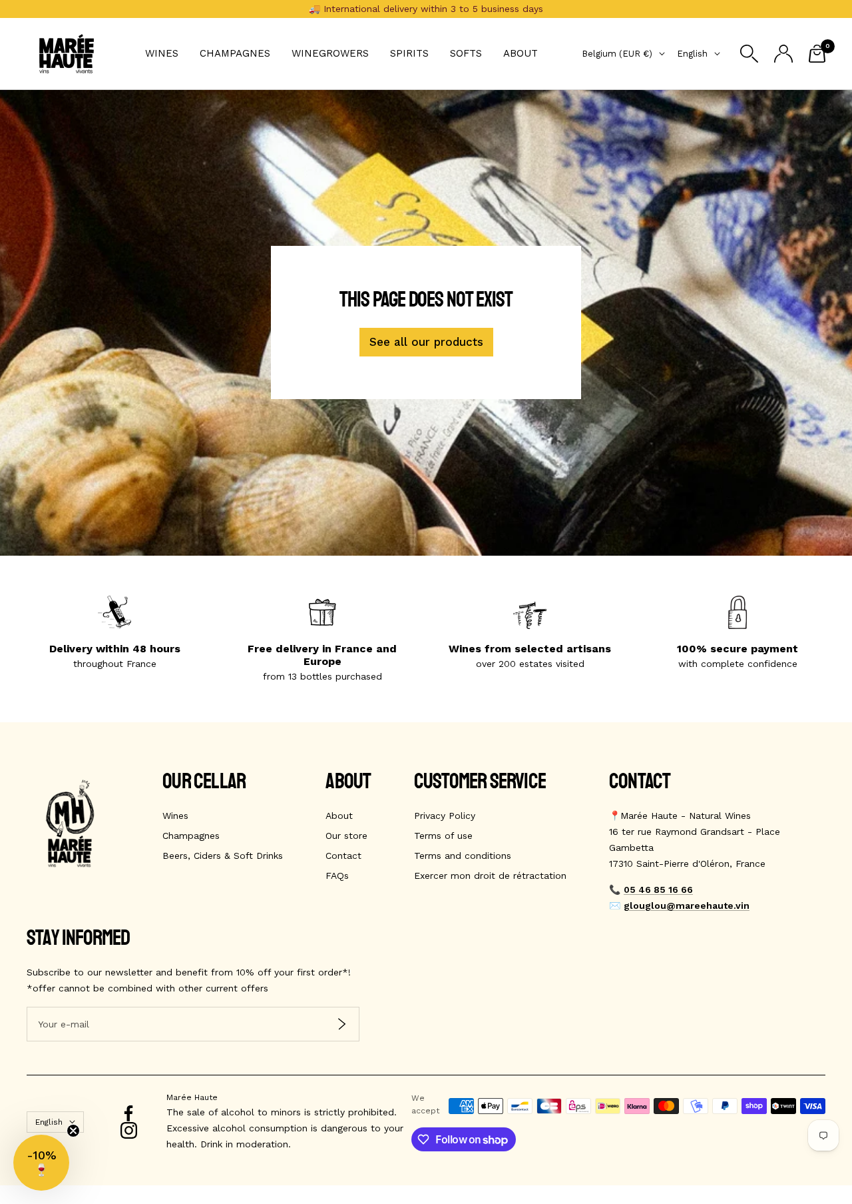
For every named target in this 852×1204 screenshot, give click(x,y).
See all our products (426, 341)
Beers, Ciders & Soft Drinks (222, 855)
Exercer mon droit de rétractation (490, 875)
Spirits (409, 53)
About (520, 53)
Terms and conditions (462, 855)
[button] (41, 1163)
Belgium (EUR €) (617, 54)
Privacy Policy (444, 815)
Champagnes (235, 53)
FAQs (337, 875)
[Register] (341, 1024)
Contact (343, 855)
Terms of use (443, 835)
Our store (346, 835)
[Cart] (817, 54)
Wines (161, 53)
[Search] (749, 54)
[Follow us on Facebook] (128, 1113)
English (692, 54)
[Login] (783, 54)
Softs (466, 53)
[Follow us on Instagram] (128, 1130)
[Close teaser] (73, 1130)
